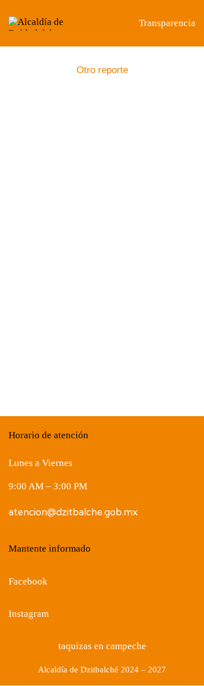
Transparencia (167, 23)
